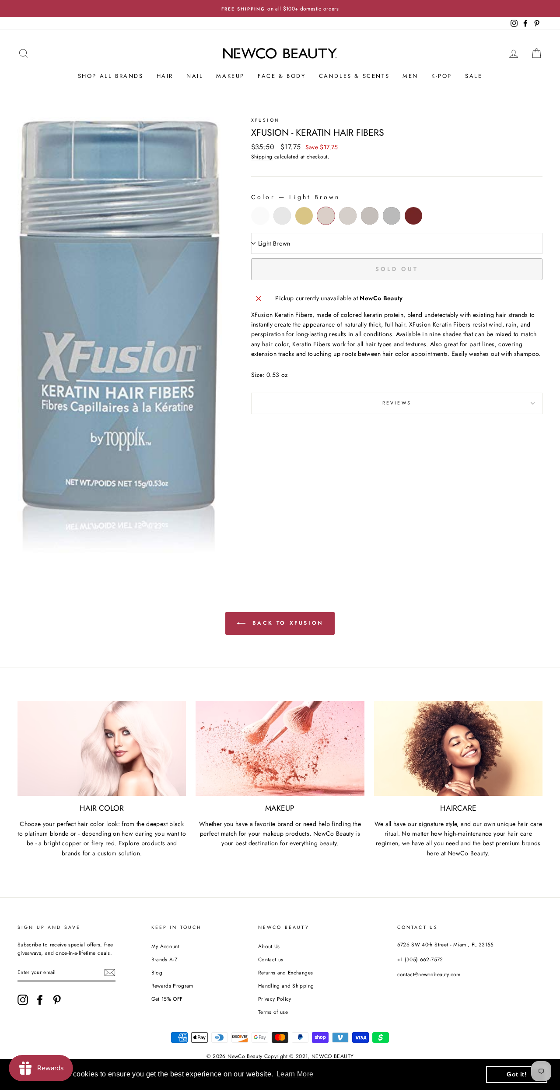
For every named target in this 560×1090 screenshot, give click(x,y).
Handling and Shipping (286, 985)
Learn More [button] (295, 1074)
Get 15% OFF (167, 998)
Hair (165, 76)
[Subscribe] (110, 972)
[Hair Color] (102, 748)
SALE (473, 76)
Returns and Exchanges (285, 972)
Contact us (271, 959)
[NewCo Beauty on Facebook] (40, 1000)
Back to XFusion (286, 623)
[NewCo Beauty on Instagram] (23, 1000)
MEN (410, 76)
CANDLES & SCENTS (354, 76)
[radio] (260, 216)
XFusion (265, 120)
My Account (165, 946)
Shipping (262, 156)
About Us (269, 946)
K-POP (441, 76)
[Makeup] (280, 748)
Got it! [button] (516, 1074)
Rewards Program (172, 985)
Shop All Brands (111, 76)
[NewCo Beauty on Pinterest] (57, 1000)
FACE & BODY (282, 76)
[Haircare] (458, 748)
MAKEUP (230, 76)
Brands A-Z (164, 959)
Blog (156, 972)
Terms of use (273, 1012)
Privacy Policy (274, 998)
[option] (280, 8)
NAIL (194, 76)
